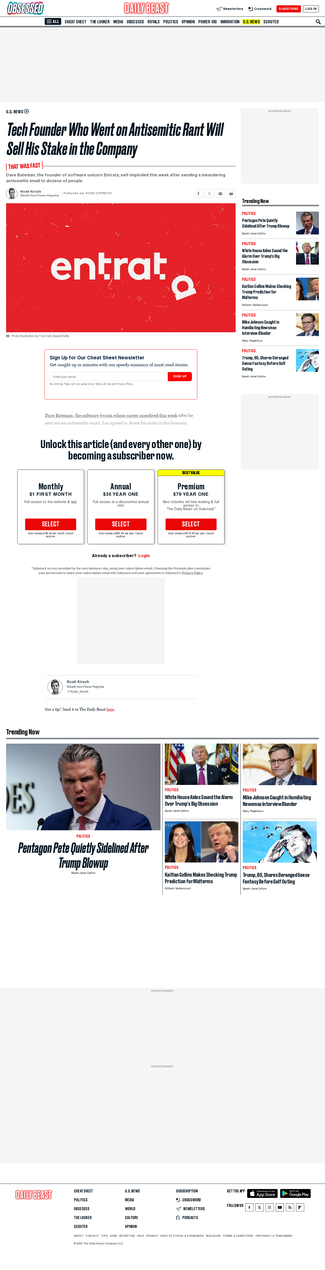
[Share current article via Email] (220, 193)
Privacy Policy (125, 384)
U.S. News (251, 22)
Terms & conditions (237, 1235)
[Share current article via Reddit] (231, 193)
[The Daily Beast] (147, 8)
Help (140, 1235)
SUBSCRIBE (288, 9)
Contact (92, 1235)
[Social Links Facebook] (249, 1208)
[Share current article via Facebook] (198, 193)
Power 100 (207, 22)
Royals (154, 22)
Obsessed (135, 22)
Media (118, 22)
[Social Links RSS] (290, 1208)
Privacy (152, 1235)
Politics (170, 22)
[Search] (318, 21)
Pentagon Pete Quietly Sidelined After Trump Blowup (83, 855)
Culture (131, 1218)
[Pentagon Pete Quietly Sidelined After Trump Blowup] (307, 233)
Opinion (188, 22)
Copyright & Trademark (273, 1235)
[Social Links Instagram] (270, 1208)
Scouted (271, 22)
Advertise (127, 1235)
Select (51, 524)
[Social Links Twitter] (259, 1208)
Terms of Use (103, 384)
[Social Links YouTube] (280, 1208)
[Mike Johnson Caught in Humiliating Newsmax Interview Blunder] (307, 335)
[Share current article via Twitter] (209, 193)
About (79, 1235)
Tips (104, 1235)
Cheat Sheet (76, 22)
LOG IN (311, 9)
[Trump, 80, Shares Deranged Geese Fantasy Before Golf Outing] (307, 370)
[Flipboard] (300, 1208)
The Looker (100, 22)
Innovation (229, 22)
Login (144, 555)
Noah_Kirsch (79, 691)
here (110, 709)
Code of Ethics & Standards (182, 1235)
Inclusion (213, 1235)
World (130, 1209)
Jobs (113, 1235)
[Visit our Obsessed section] (41, 8)
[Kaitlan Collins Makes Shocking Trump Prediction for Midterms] (307, 299)
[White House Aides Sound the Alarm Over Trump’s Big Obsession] (307, 263)
